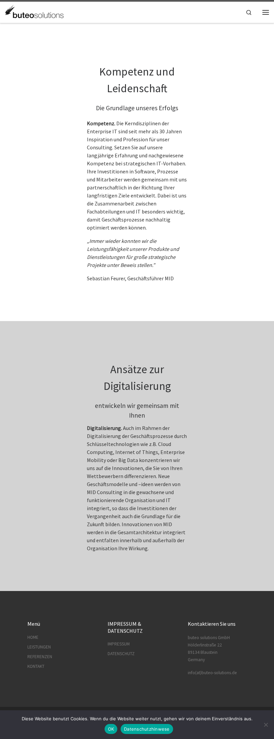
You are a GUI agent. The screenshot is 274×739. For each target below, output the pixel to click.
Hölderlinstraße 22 (205, 645)
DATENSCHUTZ (121, 653)
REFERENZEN (39, 656)
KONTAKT (35, 666)
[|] (34, 11)
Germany (196, 659)
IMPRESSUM (119, 644)
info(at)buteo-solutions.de (212, 673)
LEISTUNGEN (39, 647)
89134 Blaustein (203, 652)
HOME (32, 637)
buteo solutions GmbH (209, 637)
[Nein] (265, 724)
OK (111, 729)
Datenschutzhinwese (147, 729)
